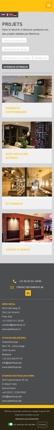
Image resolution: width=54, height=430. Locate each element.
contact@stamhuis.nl (13, 324)
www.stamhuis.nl (11, 329)
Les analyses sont (24, 424)
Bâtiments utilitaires (17, 58)
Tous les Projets (14, 40)
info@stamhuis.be (12, 362)
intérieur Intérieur (15, 66)
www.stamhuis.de (11, 400)
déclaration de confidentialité (27, 419)
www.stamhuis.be (11, 367)
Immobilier (40, 58)
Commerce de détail (15, 49)
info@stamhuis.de (12, 396)
